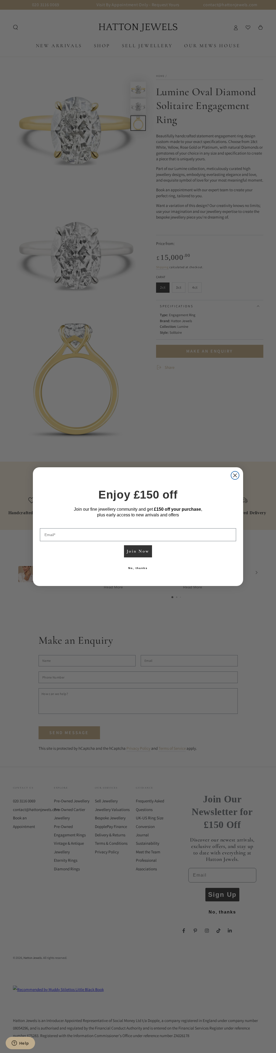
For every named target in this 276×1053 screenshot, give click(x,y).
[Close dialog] (235, 475)
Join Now (138, 551)
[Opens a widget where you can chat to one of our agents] (20, 1043)
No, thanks (138, 568)
